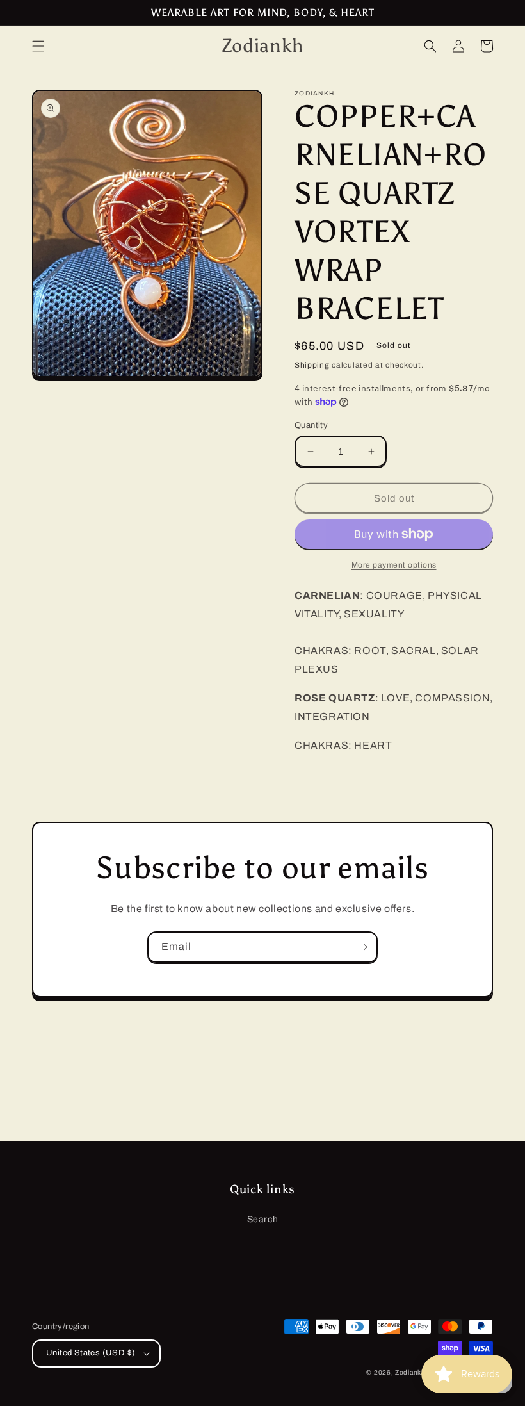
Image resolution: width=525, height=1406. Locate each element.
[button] (38, 46)
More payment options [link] (394, 564)
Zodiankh (410, 1372)
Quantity (311, 425)
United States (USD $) (90, 1352)
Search (263, 1219)
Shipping (312, 365)
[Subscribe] (362, 947)
